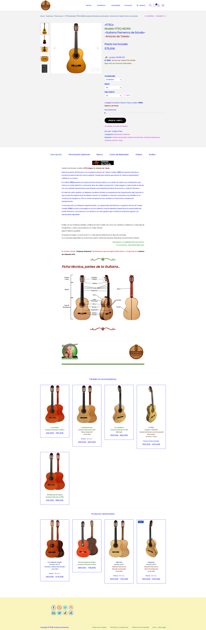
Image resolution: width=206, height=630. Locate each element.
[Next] (97, 48)
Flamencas (59, 16)
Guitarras (49, 16)
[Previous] (54, 48)
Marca (100, 154)
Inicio (42, 16)
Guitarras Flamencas (152, 137)
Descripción (56, 154)
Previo (107, 84)
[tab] (56, 154)
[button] (116, 126)
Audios (152, 154)
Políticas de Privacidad (140, 627)
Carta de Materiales (119, 154)
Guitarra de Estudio (119, 137)
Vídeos (139, 154)
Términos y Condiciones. (119, 627)
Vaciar (128, 95)
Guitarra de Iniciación (135, 137)
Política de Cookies (99, 627)
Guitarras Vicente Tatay (114, 140)
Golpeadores (110, 76)
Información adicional (79, 154)
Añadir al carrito (115, 120)
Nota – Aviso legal (159, 627)
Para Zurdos (110, 92)
